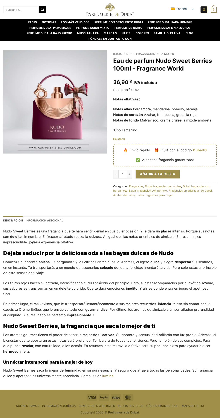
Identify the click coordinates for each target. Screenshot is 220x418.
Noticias (49, 22)
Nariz (126, 33)
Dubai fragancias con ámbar (163, 186)
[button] (203, 9)
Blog (189, 33)
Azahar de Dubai (124, 195)
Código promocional (162, 405)
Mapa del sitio (193, 405)
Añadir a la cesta (158, 174)
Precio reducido (131, 405)
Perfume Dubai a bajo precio (49, 33)
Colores (142, 33)
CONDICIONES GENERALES (97, 405)
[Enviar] (42, 9)
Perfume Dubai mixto (93, 27)
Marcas (110, 33)
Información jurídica (59, 405)
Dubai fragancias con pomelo (148, 190)
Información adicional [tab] (44, 220)
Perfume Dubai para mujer (50, 27)
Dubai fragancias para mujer (150, 53)
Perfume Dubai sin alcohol (168, 27)
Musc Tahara (88, 33)
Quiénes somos (27, 405)
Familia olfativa (167, 33)
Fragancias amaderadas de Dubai (190, 190)
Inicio (32, 22)
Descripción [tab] (13, 220)
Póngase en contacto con (110, 38)
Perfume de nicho (128, 27)
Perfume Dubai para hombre (170, 22)
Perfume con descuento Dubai (119, 22)
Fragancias (136, 186)
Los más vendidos (75, 22)
